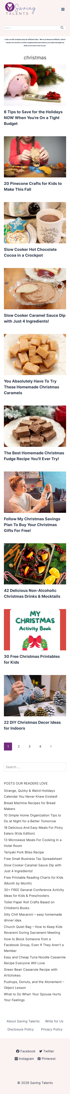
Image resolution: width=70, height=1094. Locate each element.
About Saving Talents (23, 1021)
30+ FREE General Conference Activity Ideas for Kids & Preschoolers (34, 893)
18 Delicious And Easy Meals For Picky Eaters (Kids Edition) (33, 830)
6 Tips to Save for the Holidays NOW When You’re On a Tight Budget (33, 118)
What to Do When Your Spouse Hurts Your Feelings (32, 997)
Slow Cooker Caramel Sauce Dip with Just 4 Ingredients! (32, 868)
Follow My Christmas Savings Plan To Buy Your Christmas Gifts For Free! (32, 525)
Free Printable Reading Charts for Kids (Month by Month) (33, 880)
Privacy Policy (52, 1029)
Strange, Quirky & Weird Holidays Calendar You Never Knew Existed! (30, 793)
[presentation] (35, 85)
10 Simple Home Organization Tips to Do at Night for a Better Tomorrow (32, 818)
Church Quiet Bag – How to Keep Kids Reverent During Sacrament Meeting (33, 930)
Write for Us (54, 1021)
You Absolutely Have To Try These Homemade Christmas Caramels (31, 387)
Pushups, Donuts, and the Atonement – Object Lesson (34, 985)
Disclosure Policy (20, 1029)
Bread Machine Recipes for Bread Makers (29, 806)
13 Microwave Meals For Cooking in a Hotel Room (33, 843)
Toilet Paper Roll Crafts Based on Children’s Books (29, 905)
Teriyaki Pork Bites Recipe (24, 852)
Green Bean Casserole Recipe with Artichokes (30, 972)
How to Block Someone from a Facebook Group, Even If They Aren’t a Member (34, 945)
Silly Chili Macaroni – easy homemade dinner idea (33, 917)
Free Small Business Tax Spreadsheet (33, 859)
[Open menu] (63, 9)
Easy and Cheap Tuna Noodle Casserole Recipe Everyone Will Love (35, 960)
